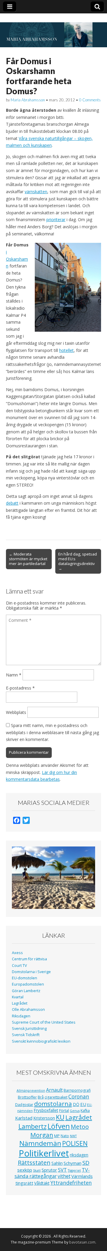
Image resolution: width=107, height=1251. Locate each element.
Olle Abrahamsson (28, 1009)
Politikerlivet (44, 1153)
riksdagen (79, 1155)
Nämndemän (40, 1143)
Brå (41, 1097)
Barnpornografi (77, 1090)
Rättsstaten (34, 1163)
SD (85, 1162)
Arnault (54, 1090)
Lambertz (32, 1126)
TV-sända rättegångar (52, 1173)
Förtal (64, 1110)
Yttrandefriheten (71, 1182)
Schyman (72, 1163)
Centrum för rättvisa (29, 959)
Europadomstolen (28, 984)
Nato (65, 1135)
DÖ (76, 1104)
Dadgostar (24, 1104)
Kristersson (44, 1118)
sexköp (24, 1170)
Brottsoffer (27, 1097)
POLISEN (75, 1143)
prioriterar (55, 219)
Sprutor (49, 1170)
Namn (13, 675)
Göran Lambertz (26, 990)
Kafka (85, 1110)
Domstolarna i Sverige (31, 971)
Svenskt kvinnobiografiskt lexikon (41, 1041)
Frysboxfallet (46, 1110)
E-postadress (20, 688)
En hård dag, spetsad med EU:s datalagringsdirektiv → (77, 561)
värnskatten (36, 191)
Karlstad (23, 1118)
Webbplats (16, 712)
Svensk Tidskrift (26, 1034)
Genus (75, 1111)
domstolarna (53, 1103)
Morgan (41, 1135)
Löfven (59, 1126)
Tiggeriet (74, 1170)
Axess (17, 952)
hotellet (66, 350)
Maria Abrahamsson (28, 99)
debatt (12, 503)
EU (83, 1104)
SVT (62, 1169)
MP (57, 1135)
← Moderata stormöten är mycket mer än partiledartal (28, 558)
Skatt (37, 1170)
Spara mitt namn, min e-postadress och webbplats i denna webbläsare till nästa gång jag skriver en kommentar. (52, 732)
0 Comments (90, 99)
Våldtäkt (42, 1183)
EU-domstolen (24, 978)
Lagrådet (19, 1003)
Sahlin (57, 1163)
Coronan (78, 1096)
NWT (73, 1136)
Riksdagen (21, 1016)
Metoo (80, 1127)
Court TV (19, 965)
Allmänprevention (31, 1090)
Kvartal (17, 997)
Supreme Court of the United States (43, 1022)
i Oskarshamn (17, 259)
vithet (64, 1176)
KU (60, 1117)
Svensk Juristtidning (29, 1028)
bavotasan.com (82, 1242)
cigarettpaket (56, 1097)
